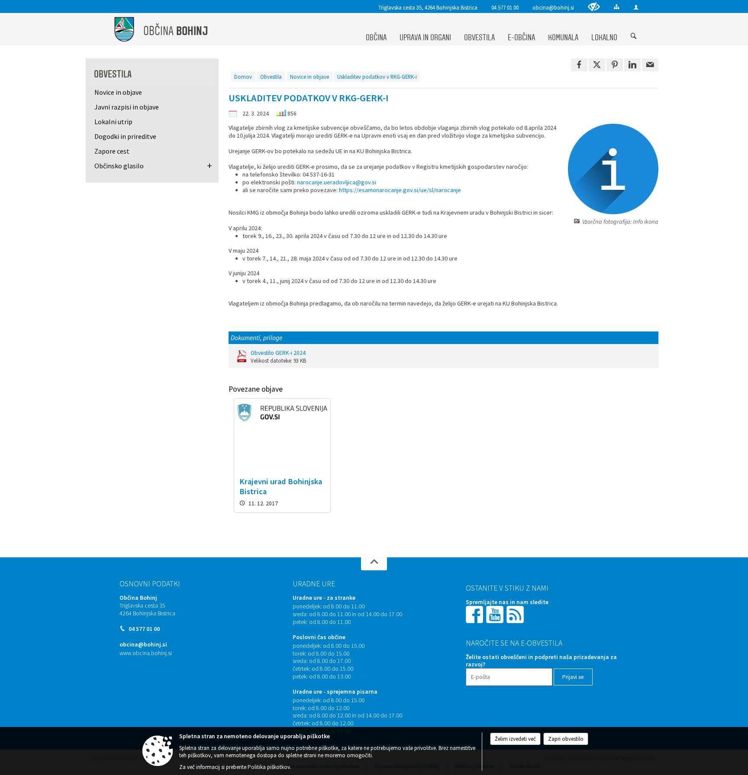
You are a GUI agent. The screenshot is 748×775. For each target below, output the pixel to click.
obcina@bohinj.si (553, 7)
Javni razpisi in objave (126, 107)
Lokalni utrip (113, 121)
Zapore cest (111, 151)
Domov (243, 76)
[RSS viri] (516, 614)
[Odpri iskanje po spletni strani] (634, 36)
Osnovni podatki (149, 583)
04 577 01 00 (505, 7)
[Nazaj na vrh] (374, 563)
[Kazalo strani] (616, 7)
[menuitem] (376, 29)
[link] (579, 64)
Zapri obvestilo (566, 739)
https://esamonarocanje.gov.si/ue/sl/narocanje (400, 190)
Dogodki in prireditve (125, 136)
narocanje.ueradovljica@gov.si (336, 182)
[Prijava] (636, 7)
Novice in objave (309, 76)
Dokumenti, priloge (256, 338)
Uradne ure (314, 583)
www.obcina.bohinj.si (145, 653)
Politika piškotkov (269, 767)
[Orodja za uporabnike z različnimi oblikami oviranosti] (594, 6)
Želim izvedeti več (515, 739)
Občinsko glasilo (119, 165)
